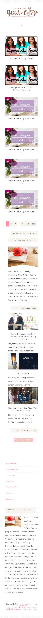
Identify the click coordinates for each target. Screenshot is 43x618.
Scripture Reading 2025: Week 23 (21, 213)
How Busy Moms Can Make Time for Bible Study (23, 409)
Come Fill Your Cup (21, 12)
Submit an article (12, 469)
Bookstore (10, 499)
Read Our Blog (11, 463)
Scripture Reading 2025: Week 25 (21, 151)
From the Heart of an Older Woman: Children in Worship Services (23, 336)
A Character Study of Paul (21, 58)
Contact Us (10, 475)
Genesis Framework (13, 609)
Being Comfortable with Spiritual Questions (21, 89)
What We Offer (12, 487)
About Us (9, 493)
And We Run (23, 373)
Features (9, 481)
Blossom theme (28, 604)
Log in (35, 609)
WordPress (27, 609)
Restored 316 (21, 606)
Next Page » (31, 224)
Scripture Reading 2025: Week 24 (21, 182)
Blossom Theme (28, 607)
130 (22, 224)
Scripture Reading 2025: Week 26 (21, 120)
